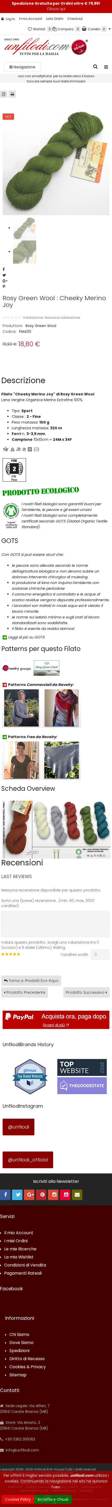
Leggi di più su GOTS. (26, 637)
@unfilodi (18, 1127)
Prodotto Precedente (26, 992)
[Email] (77, 1195)
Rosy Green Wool (41, 325)
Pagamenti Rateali (23, 1273)
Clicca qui (56, 8)
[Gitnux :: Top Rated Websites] (30, 1076)
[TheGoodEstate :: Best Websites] (82, 1076)
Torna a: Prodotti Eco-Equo (34, 980)
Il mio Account (30, 18)
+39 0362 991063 (19, 1439)
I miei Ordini (16, 1241)
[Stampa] (12, 94)
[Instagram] (53, 1195)
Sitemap (18, 1375)
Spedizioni (19, 1351)
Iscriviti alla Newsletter (56, 1181)
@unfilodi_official (28, 1159)
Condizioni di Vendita (25, 1265)
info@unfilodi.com (22, 1450)
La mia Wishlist (19, 1257)
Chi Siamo (19, 1334)
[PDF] (3, 94)
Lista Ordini (54, 18)
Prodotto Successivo (85, 992)
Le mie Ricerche (20, 1249)
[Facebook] (5, 1195)
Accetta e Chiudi (53, 1499)
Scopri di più (54, 1025)
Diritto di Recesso (27, 1359)
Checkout (75, 18)
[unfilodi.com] (46, 48)
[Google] (29, 1195)
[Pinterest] (41, 1195)
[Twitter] (17, 1195)
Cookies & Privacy (27, 1367)
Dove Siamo (21, 1343)
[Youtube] (65, 1195)
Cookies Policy (18, 1499)
